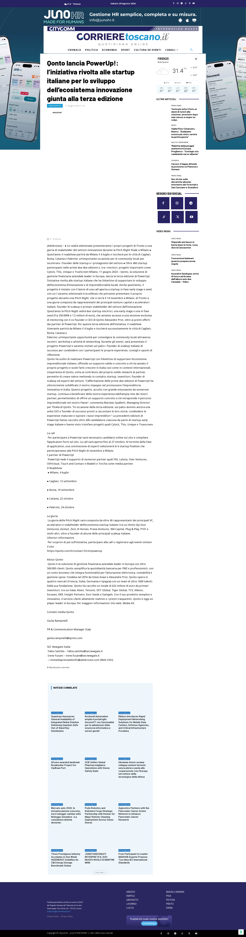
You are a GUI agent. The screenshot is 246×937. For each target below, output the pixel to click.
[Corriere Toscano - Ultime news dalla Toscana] (123, 39)
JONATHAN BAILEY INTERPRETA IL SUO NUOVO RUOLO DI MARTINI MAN (99, 858)
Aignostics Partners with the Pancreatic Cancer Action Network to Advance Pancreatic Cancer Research (133, 814)
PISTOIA (170, 899)
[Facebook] (174, 3)
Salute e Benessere (179, 142)
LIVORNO (131, 903)
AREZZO (130, 891)
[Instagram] (178, 3)
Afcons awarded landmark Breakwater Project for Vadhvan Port (65, 765)
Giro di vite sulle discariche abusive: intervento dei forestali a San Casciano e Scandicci (184, 183)
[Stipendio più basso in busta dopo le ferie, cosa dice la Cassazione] (162, 243)
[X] (190, 3)
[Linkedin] (144, 232)
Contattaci (149, 923)
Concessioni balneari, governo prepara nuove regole (183, 261)
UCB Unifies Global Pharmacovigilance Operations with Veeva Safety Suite (97, 766)
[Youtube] (194, 3)
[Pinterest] (131, 232)
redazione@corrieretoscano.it (58, 911)
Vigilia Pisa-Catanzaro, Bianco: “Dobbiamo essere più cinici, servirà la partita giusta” (184, 132)
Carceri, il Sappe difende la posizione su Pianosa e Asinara (184, 166)
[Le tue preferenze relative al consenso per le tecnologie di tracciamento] (241, 932)
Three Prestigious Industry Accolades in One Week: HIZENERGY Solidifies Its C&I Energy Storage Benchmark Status (65, 859)
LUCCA (130, 907)
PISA (168, 895)
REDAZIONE (57, 112)
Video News (176, 238)
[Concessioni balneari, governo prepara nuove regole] (162, 259)
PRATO (170, 903)
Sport (174, 125)
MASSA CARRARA (175, 891)
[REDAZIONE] (49, 112)
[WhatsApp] (137, 232)
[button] (191, 49)
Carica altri (99, 872)
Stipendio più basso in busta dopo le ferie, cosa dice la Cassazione (184, 245)
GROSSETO (132, 899)
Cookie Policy (53, 916)
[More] (150, 232)
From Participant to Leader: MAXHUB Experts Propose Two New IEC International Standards (133, 858)
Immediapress (55, 106)
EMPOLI (130, 895)
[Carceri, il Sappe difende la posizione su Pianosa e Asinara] (162, 165)
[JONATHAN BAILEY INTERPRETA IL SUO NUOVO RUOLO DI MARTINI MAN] (100, 838)
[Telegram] (182, 3)
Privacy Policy (67, 916)
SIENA (169, 907)
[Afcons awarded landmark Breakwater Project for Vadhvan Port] (66, 747)
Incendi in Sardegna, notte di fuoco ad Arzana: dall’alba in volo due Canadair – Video (185, 277)
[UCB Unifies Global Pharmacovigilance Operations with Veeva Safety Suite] (100, 747)
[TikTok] (186, 3)
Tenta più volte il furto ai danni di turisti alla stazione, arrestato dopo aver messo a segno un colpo (184, 114)
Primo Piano (176, 105)
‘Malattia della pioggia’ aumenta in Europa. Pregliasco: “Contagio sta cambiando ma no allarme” (185, 149)
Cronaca (175, 160)
